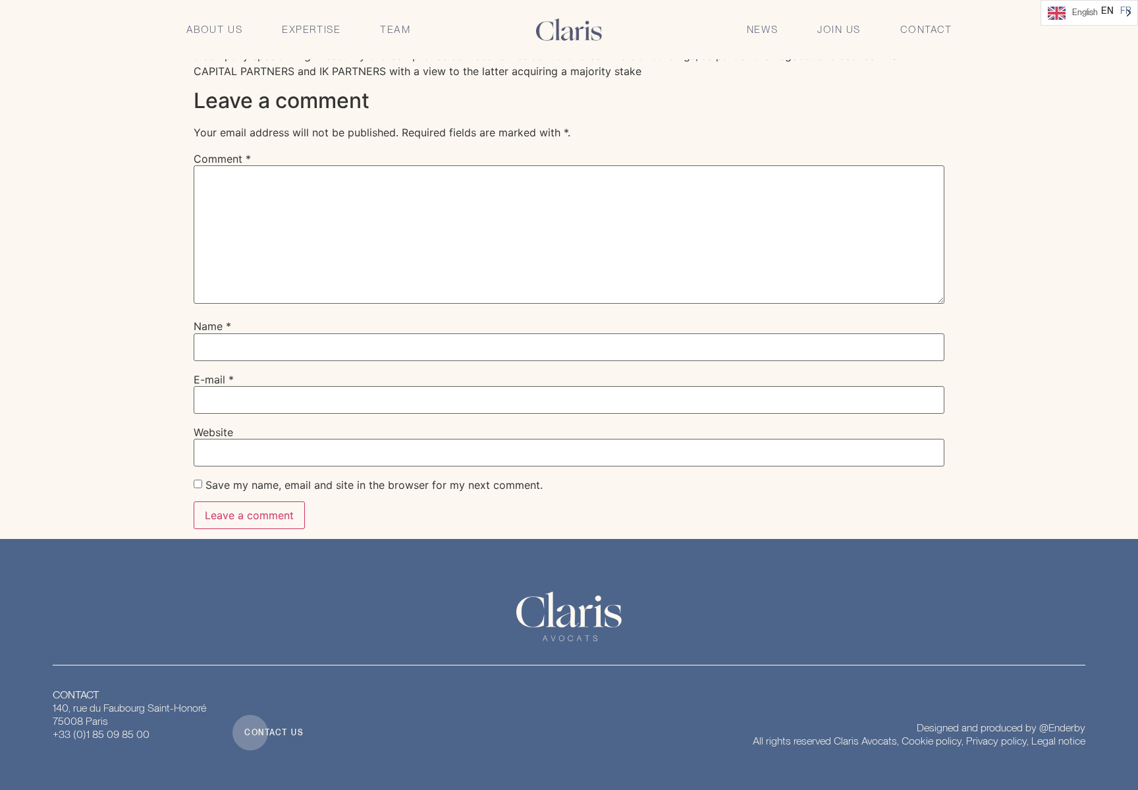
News (762, 30)
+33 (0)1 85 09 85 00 (101, 734)
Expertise (311, 30)
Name (212, 326)
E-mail (214, 379)
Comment (222, 159)
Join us (839, 30)
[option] (1126, 10)
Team (395, 30)
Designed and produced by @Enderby (1001, 727)
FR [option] (1125, 10)
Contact (926, 30)
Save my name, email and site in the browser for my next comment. (374, 485)
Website (213, 432)
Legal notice (1058, 741)
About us (214, 30)
